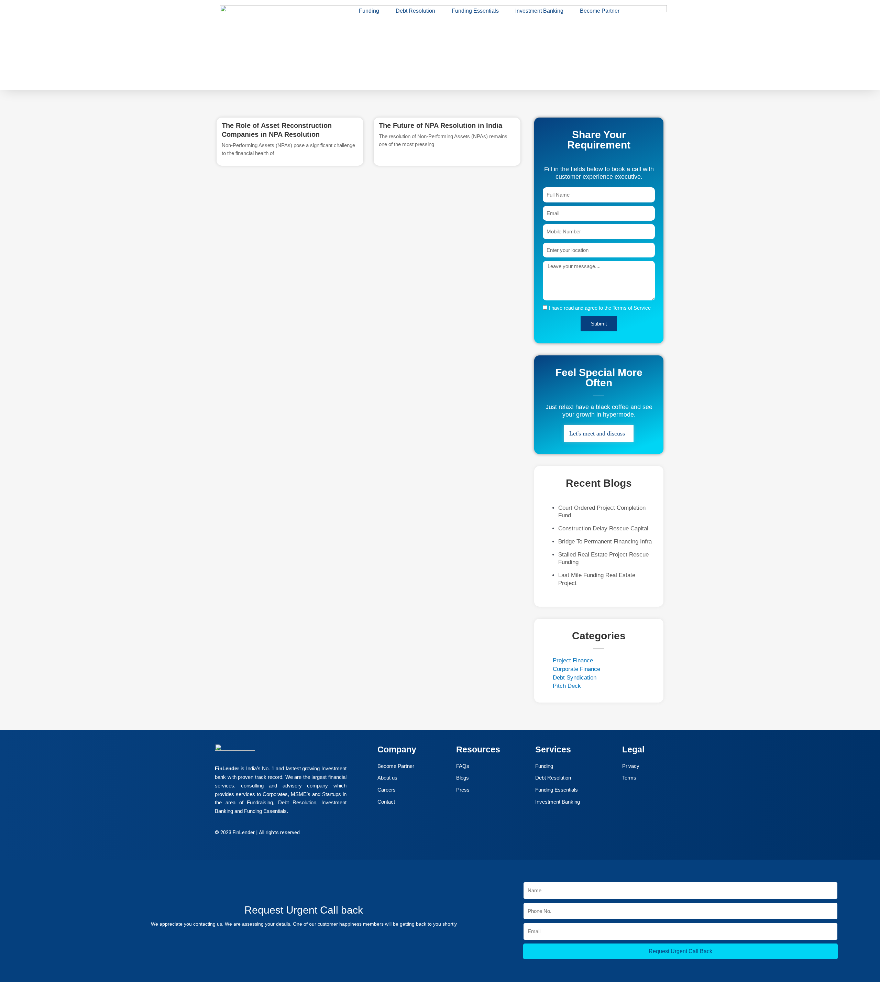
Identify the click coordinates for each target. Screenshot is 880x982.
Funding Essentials (475, 11)
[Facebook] (395, 833)
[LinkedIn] (426, 833)
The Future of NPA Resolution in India (440, 125)
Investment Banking (539, 11)
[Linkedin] (13, 930)
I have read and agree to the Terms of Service (600, 308)
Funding (369, 11)
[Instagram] (441, 833)
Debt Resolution (415, 11)
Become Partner (599, 11)
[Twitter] (411, 833)
